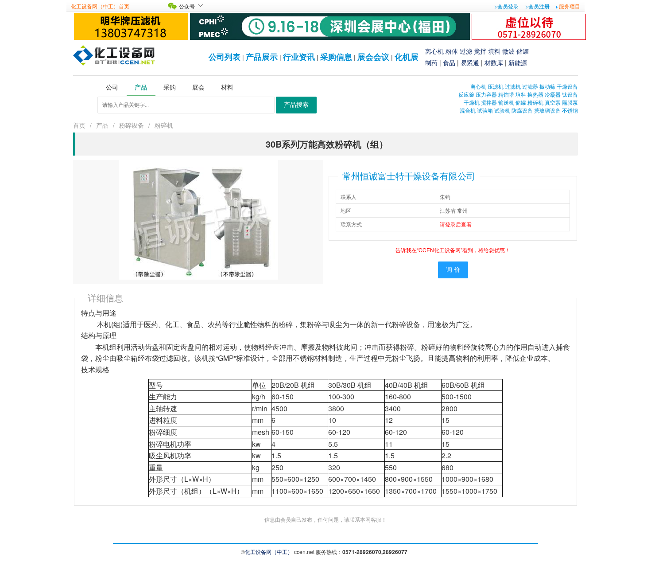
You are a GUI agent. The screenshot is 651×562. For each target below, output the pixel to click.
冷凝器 (553, 94)
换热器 (535, 94)
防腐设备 (522, 110)
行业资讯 (299, 56)
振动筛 (547, 86)
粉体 (452, 51)
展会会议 (373, 56)
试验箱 (485, 110)
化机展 (406, 56)
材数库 (493, 62)
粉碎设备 (131, 125)
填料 (494, 51)
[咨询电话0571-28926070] (529, 25)
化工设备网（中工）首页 (100, 6)
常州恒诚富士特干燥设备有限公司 (408, 175)
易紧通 (470, 62)
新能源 (517, 62)
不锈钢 (570, 110)
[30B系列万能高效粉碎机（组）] (198, 218)
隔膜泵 (570, 102)
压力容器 (486, 94)
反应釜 (466, 94)
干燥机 (472, 102)
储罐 (522, 51)
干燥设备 (567, 86)
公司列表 (224, 56)
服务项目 (569, 6)
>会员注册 (537, 6)
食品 (449, 62)
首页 (79, 125)
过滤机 (513, 86)
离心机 (434, 51)
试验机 (502, 110)
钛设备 (570, 94)
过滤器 (530, 86)
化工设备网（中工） (269, 551)
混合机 (468, 110)
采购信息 (336, 56)
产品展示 (262, 56)
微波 (508, 51)
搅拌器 (489, 102)
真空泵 (553, 102)
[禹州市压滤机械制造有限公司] (131, 25)
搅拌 (480, 51)
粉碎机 (535, 102)
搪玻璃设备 (547, 110)
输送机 (506, 102)
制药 (431, 62)
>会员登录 (506, 6)
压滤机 (496, 86)
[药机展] (330, 25)
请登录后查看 (456, 224)
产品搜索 (296, 104)
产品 (102, 125)
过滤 (466, 51)
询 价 (453, 269)
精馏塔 (506, 94)
